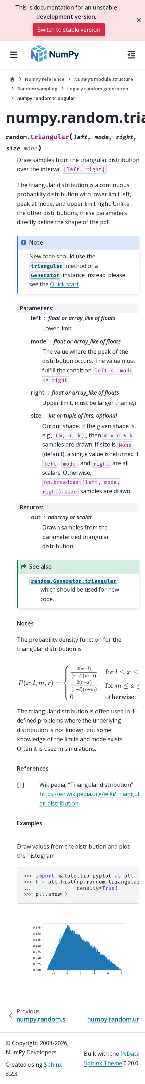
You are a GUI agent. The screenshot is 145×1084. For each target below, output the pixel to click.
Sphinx (53, 1064)
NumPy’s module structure (103, 79)
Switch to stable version (69, 30)
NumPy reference (44, 79)
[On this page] (131, 55)
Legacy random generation (97, 88)
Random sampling (37, 88)
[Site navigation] (14, 55)
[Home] (12, 79)
